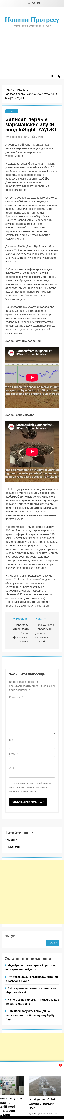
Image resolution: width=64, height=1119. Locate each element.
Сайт (12, 768)
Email (13, 754)
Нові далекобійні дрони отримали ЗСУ (42, 1103)
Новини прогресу (32, 19)
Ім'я (12, 739)
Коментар (16, 697)
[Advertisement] (32, 50)
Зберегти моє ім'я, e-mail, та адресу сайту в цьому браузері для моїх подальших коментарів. (32, 787)
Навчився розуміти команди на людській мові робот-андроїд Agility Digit (30, 1015)
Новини (12, 111)
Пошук (10, 936)
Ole (34, 1113)
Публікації (13, 846)
